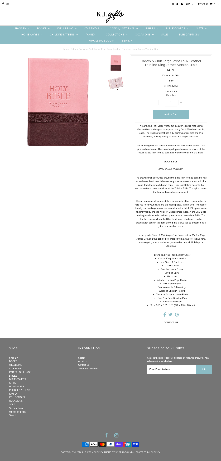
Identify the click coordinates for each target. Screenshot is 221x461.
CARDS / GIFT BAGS (122, 28)
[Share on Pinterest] (177, 315)
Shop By (20, 28)
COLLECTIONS (115, 34)
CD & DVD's (91, 28)
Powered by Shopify (148, 452)
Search (127, 40)
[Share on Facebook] (164, 315)
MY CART (206, 4)
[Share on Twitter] (170, 315)
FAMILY (90, 34)
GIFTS (199, 28)
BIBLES (150, 28)
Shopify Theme (102, 452)
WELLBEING (65, 28)
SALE (164, 34)
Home (66, 49)
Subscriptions (189, 34)
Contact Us (83, 365)
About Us (83, 361)
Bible (74, 49)
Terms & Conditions (88, 368)
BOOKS (41, 28)
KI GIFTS (87, 452)
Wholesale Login (101, 40)
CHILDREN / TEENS (62, 34)
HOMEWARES (30, 34)
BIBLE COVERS (175, 28)
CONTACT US (171, 322)
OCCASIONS (142, 34)
